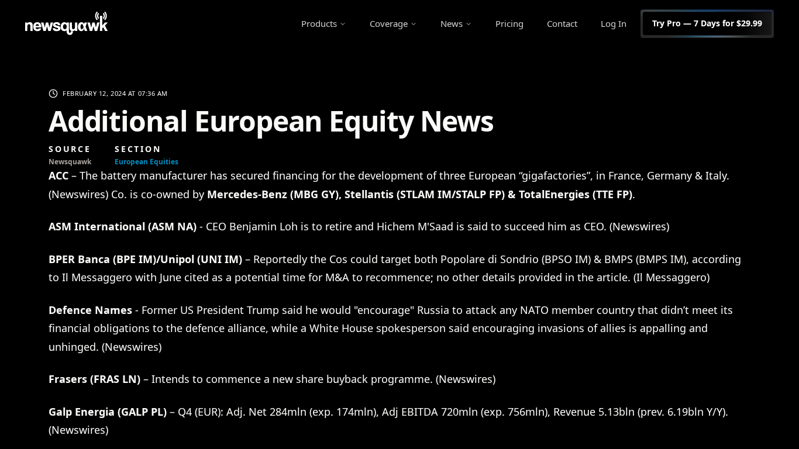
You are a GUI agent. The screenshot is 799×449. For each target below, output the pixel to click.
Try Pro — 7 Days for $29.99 (707, 23)
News (451, 23)
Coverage (389, 23)
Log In (613, 23)
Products (319, 23)
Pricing (509, 23)
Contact (562, 23)
